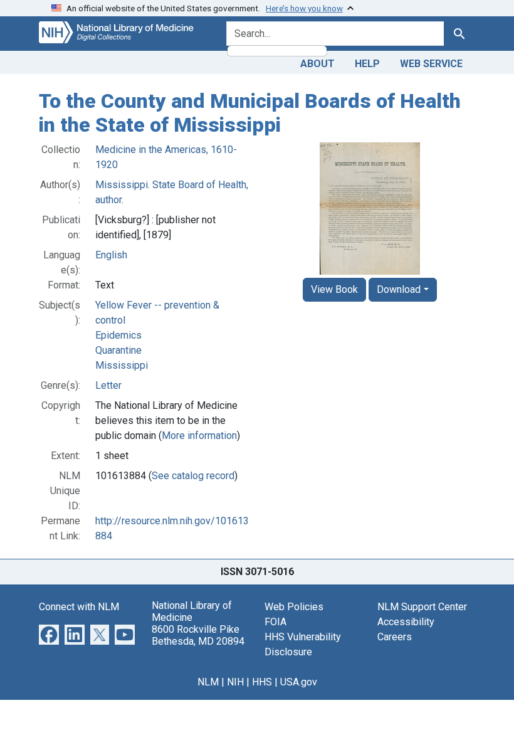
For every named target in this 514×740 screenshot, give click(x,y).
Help (367, 64)
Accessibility (405, 622)
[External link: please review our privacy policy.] (49, 634)
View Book (334, 289)
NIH (235, 682)
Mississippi (121, 365)
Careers (394, 637)
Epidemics (118, 335)
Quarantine (118, 350)
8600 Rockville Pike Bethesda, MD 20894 (198, 635)
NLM (208, 682)
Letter (108, 385)
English (111, 255)
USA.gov (298, 682)
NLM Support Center (422, 607)
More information (199, 435)
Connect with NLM (79, 607)
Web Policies (294, 607)
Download (399, 289)
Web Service (431, 64)
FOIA (275, 622)
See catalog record (193, 476)
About (317, 64)
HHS (262, 682)
